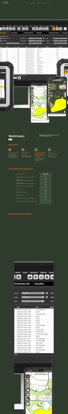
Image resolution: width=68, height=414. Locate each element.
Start (9, 132)
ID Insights (12, 132)
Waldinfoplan (15, 132)
